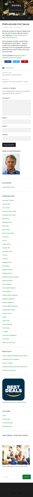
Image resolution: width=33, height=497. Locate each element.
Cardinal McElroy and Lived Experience (14, 366)
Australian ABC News (9, 215)
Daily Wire (5, 226)
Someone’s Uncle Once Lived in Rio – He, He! (15, 80)
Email (4, 126)
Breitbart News (7, 222)
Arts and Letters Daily (9, 211)
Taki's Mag (5, 320)
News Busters (6, 291)
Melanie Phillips (7, 269)
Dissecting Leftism (8, 233)
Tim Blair (5, 331)
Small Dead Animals (8, 310)
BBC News (5, 218)
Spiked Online (6, 313)
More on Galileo (7, 363)
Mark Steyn (6, 266)
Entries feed (6, 419)
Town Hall (5, 339)
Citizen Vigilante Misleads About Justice (15, 356)
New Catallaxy (6, 284)
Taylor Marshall (7, 324)
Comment (6, 98)
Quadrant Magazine (8, 299)
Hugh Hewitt (6, 244)
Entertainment (9, 67)
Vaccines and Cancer (8, 370)
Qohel (16, 5)
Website (5, 134)
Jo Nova (4, 255)
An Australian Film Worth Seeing (11, 74)
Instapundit (6, 248)
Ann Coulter (6, 208)
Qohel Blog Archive (8, 187)
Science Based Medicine (10, 306)
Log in (4, 415)
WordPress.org (7, 426)
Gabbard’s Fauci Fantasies (10, 359)
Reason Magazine (8, 302)
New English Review (9, 288)
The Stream (6, 328)
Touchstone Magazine (9, 335)
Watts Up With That (8, 342)
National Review (7, 280)
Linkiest (4, 259)
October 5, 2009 (7, 27)
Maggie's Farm (7, 262)
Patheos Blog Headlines (10, 295)
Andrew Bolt (6, 204)
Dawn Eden (6, 229)
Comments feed (7, 423)
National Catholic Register (10, 277)
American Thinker (8, 200)
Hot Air (4, 240)
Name (5, 118)
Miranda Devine (7, 273)
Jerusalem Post (7, 251)
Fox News (5, 237)
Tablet (4, 317)
